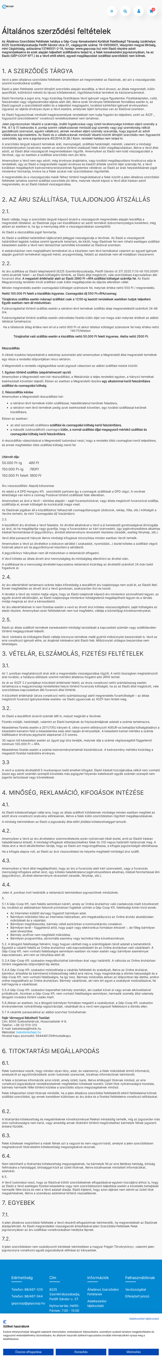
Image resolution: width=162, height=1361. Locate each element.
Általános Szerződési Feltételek (103, 1291)
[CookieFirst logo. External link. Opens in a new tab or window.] (4, 1322)
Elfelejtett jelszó (137, 1296)
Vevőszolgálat (135, 1289)
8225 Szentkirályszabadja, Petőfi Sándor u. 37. (64, 1294)
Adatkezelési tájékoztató (97, 1303)
